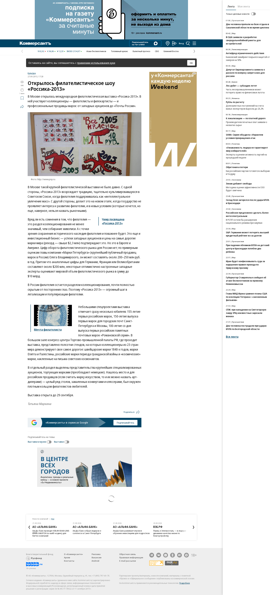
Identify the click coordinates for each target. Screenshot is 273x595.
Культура (32, 73)
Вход (181, 43)
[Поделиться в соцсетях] (22, 106)
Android (95, 560)
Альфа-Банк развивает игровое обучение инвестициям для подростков (131, 532)
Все (52, 519)
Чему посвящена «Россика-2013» (113, 221)
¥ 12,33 (60, 51)
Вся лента (232, 337)
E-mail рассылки (127, 560)
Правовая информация (131, 557)
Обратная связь (127, 554)
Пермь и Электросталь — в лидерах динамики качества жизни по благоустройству (169, 533)
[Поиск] (188, 43)
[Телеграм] (151, 555)
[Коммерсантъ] (35, 43)
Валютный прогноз (141, 51)
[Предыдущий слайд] (29, 527)
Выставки (59, 441)
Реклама (96, 554)
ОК (191, 62)
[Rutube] (179, 555)
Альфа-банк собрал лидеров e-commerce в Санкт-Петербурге (87, 532)
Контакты (69, 560)
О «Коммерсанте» (73, 554)
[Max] (186, 555)
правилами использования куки (96, 63)
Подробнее (184, 583)
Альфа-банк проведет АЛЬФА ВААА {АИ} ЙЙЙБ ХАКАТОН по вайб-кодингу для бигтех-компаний (50, 533)
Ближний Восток (171, 51)
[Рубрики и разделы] (194, 43)
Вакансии (96, 557)
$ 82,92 (41, 51)
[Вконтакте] (158, 555)
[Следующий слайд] (193, 527)
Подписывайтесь (125, 422)
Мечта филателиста (48, 329)
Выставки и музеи (37, 441)
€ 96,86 (50, 51)
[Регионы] (167, 43)
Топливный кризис (119, 51)
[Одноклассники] (172, 555)
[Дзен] (165, 555)
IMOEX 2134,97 (73, 51)
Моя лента (244, 6)
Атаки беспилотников (96, 51)
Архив (67, 557)
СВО (157, 51)
